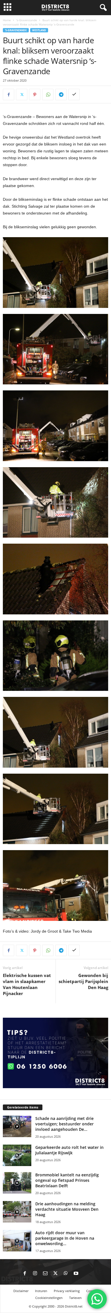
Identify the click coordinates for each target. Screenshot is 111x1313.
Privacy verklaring (67, 1291)
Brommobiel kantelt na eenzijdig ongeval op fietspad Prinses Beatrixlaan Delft (67, 1180)
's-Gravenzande (26, 20)
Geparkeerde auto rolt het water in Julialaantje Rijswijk (69, 1150)
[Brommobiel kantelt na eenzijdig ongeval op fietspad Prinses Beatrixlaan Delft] (17, 1183)
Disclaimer (20, 1291)
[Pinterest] (34, 94)
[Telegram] (61, 94)
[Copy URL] (74, 94)
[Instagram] (35, 1273)
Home (7, 20)
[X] (21, 94)
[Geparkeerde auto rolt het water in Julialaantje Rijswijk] (17, 1155)
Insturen (41, 1291)
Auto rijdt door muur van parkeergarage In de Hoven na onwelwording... (64, 1238)
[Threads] (86, 1273)
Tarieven (75, 1298)
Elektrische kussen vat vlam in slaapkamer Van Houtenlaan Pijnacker (27, 984)
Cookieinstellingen (49, 1298)
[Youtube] (76, 1273)
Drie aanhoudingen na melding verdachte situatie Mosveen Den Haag (66, 1209)
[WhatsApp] (48, 94)
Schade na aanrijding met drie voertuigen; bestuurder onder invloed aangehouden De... (64, 1124)
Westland (39, 30)
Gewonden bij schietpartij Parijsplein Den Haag (83, 981)
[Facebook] (8, 94)
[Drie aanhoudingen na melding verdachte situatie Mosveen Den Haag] (17, 1211)
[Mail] (45, 1273)
